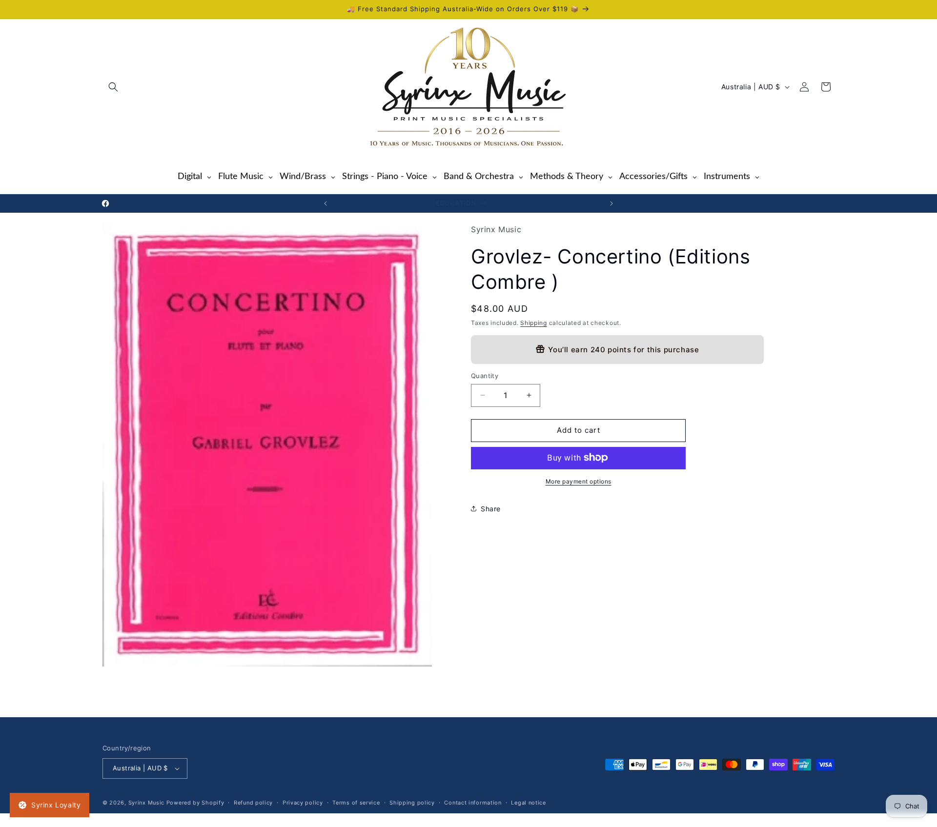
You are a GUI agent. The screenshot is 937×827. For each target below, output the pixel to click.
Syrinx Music (146, 802)
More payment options (578, 480)
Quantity (484, 376)
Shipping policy (412, 802)
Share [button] (491, 508)
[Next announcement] (611, 203)
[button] (113, 87)
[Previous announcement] (325, 203)
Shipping (533, 322)
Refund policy (253, 802)
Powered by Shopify (195, 802)
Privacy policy (303, 802)
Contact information (472, 802)
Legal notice (528, 802)
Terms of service (356, 802)
